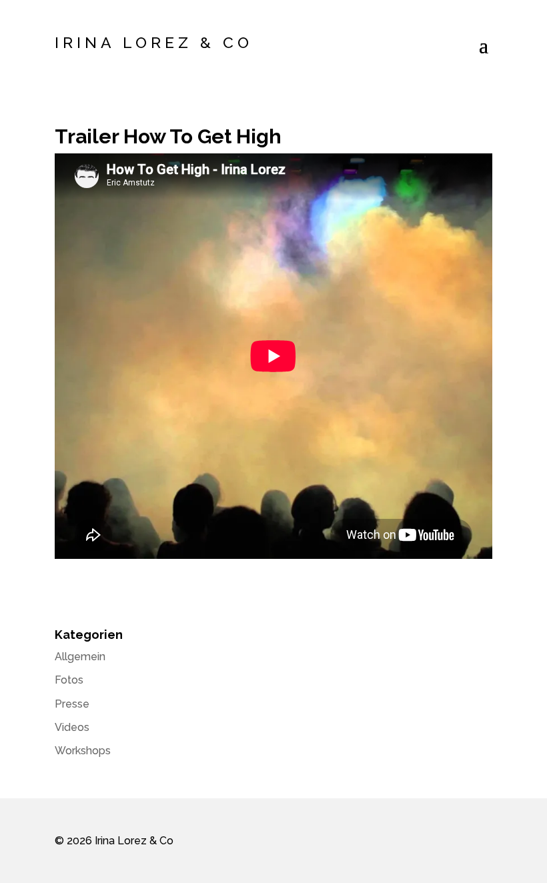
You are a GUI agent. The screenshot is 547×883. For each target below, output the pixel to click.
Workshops (83, 750)
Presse (72, 704)
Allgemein (80, 656)
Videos (72, 727)
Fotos (69, 680)
